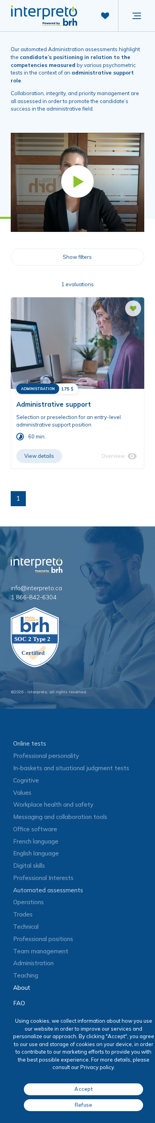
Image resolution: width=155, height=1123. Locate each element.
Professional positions (43, 939)
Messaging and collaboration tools (60, 817)
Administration (33, 963)
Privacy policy (97, 1067)
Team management (40, 951)
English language (36, 853)
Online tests (29, 743)
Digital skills (29, 865)
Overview (113, 456)
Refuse (84, 1105)
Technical (26, 926)
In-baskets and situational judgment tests (71, 768)
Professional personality (46, 756)
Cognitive (26, 780)
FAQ (19, 1003)
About (21, 987)
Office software (35, 829)
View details (39, 456)
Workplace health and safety (53, 804)
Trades (23, 914)
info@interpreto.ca (36, 588)
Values (22, 792)
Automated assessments (48, 890)
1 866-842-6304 (33, 597)
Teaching (25, 975)
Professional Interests (43, 878)
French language (35, 841)
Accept (83, 1089)
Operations (28, 902)
